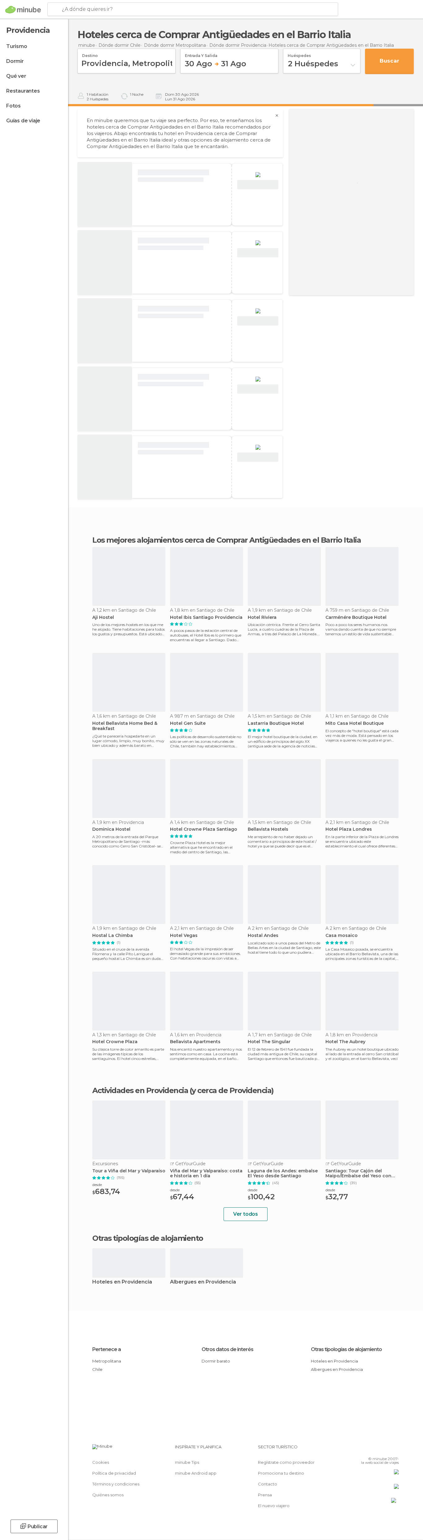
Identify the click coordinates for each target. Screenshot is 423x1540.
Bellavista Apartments (195, 1041)
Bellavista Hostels (268, 829)
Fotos (13, 106)
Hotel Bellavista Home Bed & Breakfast (124, 726)
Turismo (16, 46)
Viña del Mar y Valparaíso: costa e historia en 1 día (206, 1173)
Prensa (265, 1494)
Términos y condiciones (115, 1483)
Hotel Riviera (262, 617)
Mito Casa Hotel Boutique (354, 723)
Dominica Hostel (111, 829)
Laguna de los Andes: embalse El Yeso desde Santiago (283, 1173)
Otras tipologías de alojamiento (346, 1349)
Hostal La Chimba (112, 935)
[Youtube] (394, 1449)
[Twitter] (373, 1449)
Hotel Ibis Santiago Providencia (206, 617)
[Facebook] (363, 1449)
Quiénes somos (108, 1494)
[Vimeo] (384, 1449)
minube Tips (187, 1462)
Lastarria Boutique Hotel (276, 723)
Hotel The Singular (269, 1041)
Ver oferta (258, 184)
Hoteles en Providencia (122, 1282)
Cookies (100, 1462)
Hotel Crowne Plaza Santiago (203, 829)
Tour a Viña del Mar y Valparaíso (128, 1171)
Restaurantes (23, 91)
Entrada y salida (201, 53)
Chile (97, 1369)
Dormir (15, 61)
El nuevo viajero (274, 1505)
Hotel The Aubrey (345, 1041)
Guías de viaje (23, 121)
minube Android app (195, 1473)
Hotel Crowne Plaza (114, 1041)
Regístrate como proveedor (286, 1462)
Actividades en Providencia (140, 1090)
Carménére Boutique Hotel (355, 617)
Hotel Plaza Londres (348, 829)
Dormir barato (216, 1360)
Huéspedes (299, 53)
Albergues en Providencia (203, 1282)
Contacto (267, 1483)
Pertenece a (106, 1349)
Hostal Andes (263, 935)
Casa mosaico (341, 935)
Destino (90, 53)
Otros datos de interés (227, 1349)
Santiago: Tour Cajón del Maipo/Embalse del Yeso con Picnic (358, 1173)
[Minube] (23, 9)
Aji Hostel (103, 617)
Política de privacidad (114, 1473)
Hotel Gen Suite (188, 723)
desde (97, 1184)
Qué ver (16, 76)
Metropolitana (106, 1360)
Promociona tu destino (281, 1473)
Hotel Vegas (184, 935)
